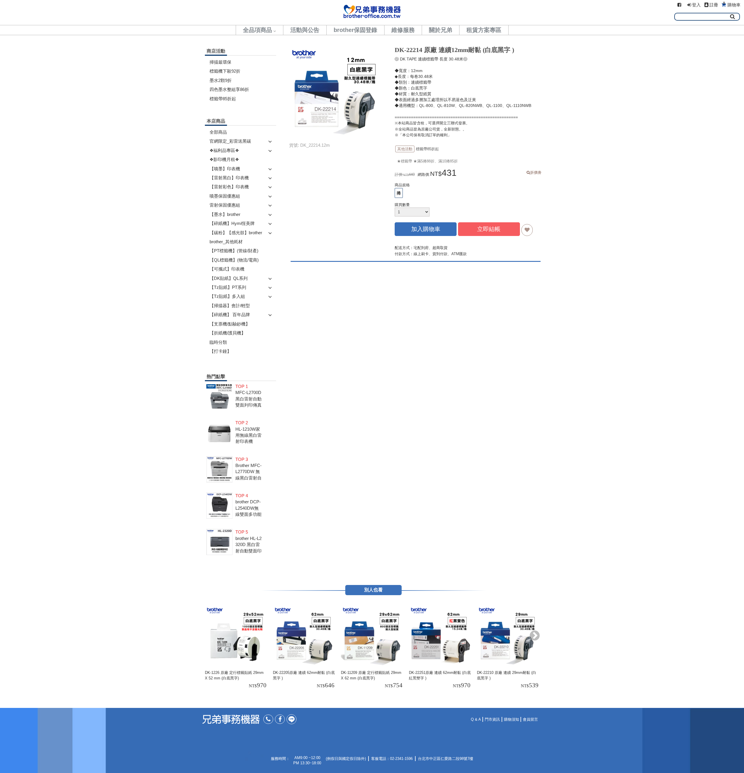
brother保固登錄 (355, 30)
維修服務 (403, 30)
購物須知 (511, 719)
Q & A (476, 719)
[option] (237, 647)
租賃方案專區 (483, 30)
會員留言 (530, 719)
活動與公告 (304, 30)
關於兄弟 (440, 30)
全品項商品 (257, 30)
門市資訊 (492, 719)
